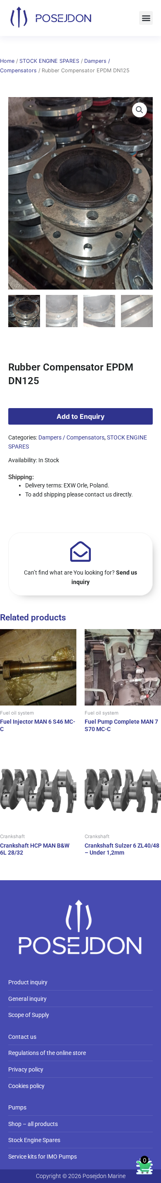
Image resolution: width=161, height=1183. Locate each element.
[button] (146, 18)
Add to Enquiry (80, 416)
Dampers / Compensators (71, 437)
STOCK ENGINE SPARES (49, 61)
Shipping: (21, 477)
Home (7, 61)
